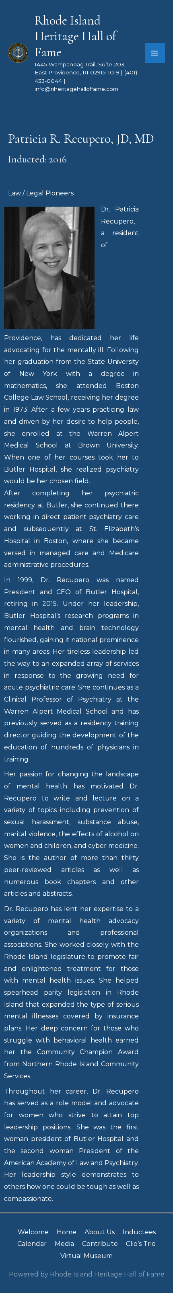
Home (66, 1232)
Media (64, 1244)
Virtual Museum (86, 1256)
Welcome (33, 1232)
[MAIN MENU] (155, 53)
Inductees (139, 1232)
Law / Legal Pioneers (41, 193)
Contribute (100, 1244)
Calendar (32, 1244)
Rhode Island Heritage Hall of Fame (75, 36)
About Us (99, 1232)
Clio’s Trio (141, 1244)
